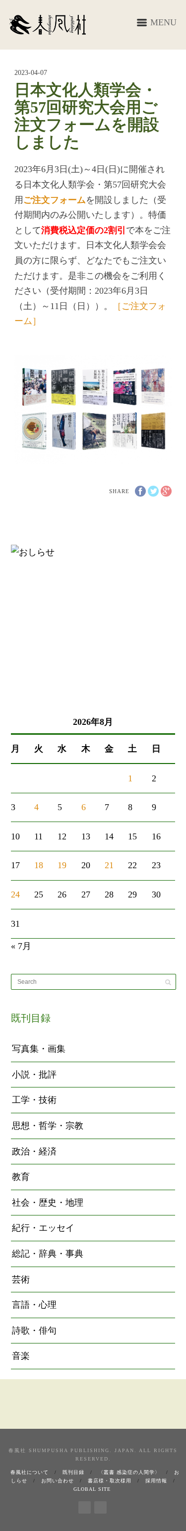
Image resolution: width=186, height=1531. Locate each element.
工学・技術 (34, 1100)
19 (62, 865)
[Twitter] (100, 1505)
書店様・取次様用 (109, 1480)
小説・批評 (34, 1075)
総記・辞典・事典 (47, 1254)
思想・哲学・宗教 (47, 1126)
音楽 (21, 1356)
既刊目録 (73, 1472)
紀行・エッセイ (43, 1228)
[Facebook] (84, 1505)
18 (38, 865)
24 (15, 894)
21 (109, 865)
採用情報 (156, 1480)
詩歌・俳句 (34, 1331)
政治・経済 (34, 1151)
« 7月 (21, 946)
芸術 (21, 1279)
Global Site (92, 1489)
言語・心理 (34, 1305)
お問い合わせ (57, 1480)
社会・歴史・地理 (47, 1203)
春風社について (29, 1472)
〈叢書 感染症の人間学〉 (129, 1472)
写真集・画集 (38, 1049)
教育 (21, 1177)
